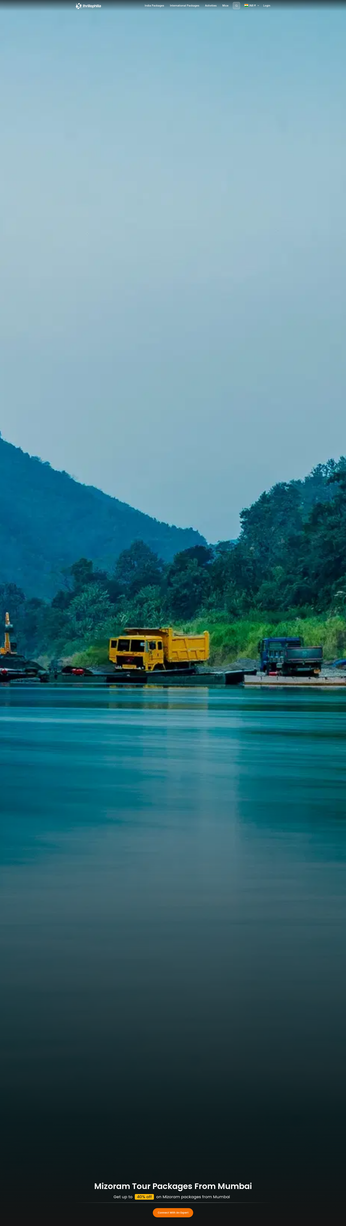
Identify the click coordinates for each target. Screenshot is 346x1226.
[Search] (236, 5)
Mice (225, 5)
